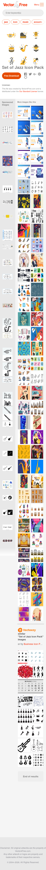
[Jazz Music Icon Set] (37, 245)
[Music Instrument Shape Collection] (37, 216)
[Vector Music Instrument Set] (24, 275)
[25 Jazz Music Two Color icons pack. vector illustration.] (8, 236)
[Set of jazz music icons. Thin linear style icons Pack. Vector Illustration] (8, 251)
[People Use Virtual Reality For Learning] (24, 113)
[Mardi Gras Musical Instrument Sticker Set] (24, 584)
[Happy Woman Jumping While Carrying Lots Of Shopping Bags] (24, 157)
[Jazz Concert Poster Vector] (24, 437)
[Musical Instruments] (24, 201)
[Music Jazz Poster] (24, 422)
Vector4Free (15, 4)
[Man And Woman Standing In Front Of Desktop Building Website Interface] (24, 171)
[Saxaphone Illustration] (24, 466)
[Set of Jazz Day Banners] (24, 555)
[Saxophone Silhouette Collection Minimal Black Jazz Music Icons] (8, 192)
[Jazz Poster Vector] (37, 304)
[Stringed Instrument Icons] (24, 452)
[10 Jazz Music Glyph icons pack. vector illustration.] (8, 384)
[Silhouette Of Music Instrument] (37, 275)
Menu (36, 4)
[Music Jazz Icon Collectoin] (37, 348)
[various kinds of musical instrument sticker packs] (8, 163)
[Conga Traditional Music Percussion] (24, 496)
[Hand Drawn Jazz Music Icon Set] (24, 289)
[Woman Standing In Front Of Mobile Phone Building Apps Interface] (37, 127)
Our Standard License (28, 91)
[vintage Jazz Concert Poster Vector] (37, 422)
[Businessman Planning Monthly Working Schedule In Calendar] (37, 171)
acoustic (38, 21)
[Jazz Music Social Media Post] (37, 584)
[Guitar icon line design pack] (8, 443)
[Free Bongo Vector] (37, 496)
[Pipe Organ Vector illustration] (24, 540)
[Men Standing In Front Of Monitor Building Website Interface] (37, 142)
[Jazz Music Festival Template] (37, 201)
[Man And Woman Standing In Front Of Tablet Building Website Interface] (37, 157)
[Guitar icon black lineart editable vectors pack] (8, 458)
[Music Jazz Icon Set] (24, 186)
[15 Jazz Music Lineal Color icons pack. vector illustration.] (8, 266)
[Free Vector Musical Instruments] (24, 216)
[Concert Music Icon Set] (24, 511)
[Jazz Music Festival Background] (37, 481)
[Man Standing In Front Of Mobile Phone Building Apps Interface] (24, 142)
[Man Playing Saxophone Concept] (37, 260)
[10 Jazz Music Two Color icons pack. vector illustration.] (8, 340)
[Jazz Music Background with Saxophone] (24, 230)
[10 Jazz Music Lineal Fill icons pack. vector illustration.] (8, 281)
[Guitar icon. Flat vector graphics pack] (8, 502)
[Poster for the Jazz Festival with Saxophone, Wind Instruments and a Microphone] (24, 319)
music (25, 21)
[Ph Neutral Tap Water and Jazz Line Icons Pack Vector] (8, 133)
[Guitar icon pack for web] (8, 428)
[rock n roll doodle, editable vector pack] (8, 207)
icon (15, 21)
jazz (6, 21)
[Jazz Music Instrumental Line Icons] (37, 186)
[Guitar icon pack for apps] (8, 472)
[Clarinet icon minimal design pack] (8, 531)
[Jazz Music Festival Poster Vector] (37, 525)
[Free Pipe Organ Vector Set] (37, 555)
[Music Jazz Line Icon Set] (24, 599)
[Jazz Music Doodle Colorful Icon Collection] (24, 304)
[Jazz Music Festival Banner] (37, 393)
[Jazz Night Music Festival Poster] (24, 393)
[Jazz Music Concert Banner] (24, 525)
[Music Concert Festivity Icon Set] (24, 348)
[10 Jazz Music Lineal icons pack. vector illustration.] (8, 295)
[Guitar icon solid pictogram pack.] (8, 517)
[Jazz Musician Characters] (37, 614)
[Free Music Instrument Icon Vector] (37, 378)
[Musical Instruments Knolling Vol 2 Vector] (24, 407)
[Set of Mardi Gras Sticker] (37, 540)
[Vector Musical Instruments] (24, 334)
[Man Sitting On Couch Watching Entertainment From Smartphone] (37, 113)
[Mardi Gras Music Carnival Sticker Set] (24, 363)
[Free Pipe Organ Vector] (37, 511)
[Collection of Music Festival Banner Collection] (24, 614)
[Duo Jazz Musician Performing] (37, 319)
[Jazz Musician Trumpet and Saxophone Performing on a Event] (37, 452)
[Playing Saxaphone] (37, 570)
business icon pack (34, 643)
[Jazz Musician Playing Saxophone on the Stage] (24, 260)
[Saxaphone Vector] (37, 334)
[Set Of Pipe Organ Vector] (37, 407)
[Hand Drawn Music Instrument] (37, 363)
